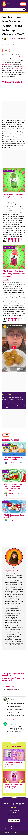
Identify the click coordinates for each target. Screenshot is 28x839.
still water (21, 57)
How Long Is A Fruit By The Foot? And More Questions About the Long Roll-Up (13, 487)
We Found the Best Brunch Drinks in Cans (13, 763)
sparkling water (12, 57)
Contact (11, 828)
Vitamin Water (6, 65)
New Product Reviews (14, 815)
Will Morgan (10, 493)
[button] (7, 4)
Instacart (6, 200)
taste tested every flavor (19, 68)
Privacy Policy (5, 407)
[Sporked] (4, 4)
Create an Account (14, 820)
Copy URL (6, 50)
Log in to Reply (12, 719)
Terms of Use (20, 405)
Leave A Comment (8, 465)
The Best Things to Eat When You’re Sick (13, 459)
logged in (12, 689)
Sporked (11, 833)
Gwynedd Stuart (10, 39)
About (6, 828)
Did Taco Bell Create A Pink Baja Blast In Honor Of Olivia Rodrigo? (14, 786)
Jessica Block (10, 463)
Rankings (14, 817)
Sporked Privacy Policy (14, 825)
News (14, 813)
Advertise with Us (19, 828)
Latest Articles (14, 811)
